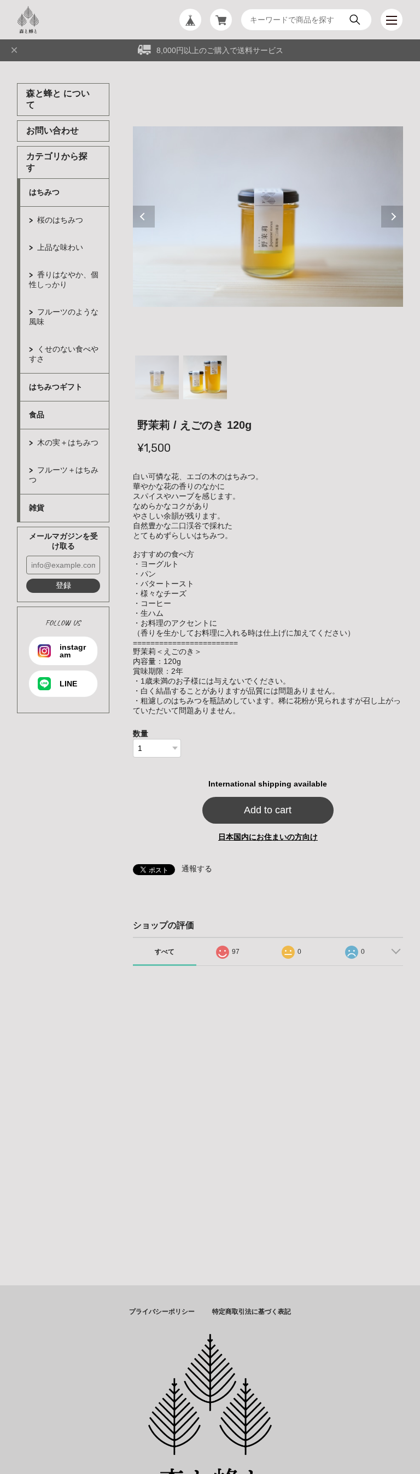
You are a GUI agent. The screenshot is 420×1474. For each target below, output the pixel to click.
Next (392, 217)
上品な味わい (60, 247)
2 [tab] (205, 377)
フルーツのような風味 (63, 316)
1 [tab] (157, 377)
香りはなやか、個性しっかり (63, 279)
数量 (140, 733)
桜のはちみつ (60, 219)
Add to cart (267, 810)
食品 (36, 414)
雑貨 (36, 507)
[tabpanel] (268, 216)
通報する (197, 868)
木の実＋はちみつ (67, 442)
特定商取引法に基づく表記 (251, 1311)
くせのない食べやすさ (63, 354)
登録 (63, 585)
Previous (144, 217)
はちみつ (44, 192)
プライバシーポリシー (162, 1311)
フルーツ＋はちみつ (63, 474)
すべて (164, 952)
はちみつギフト (56, 386)
